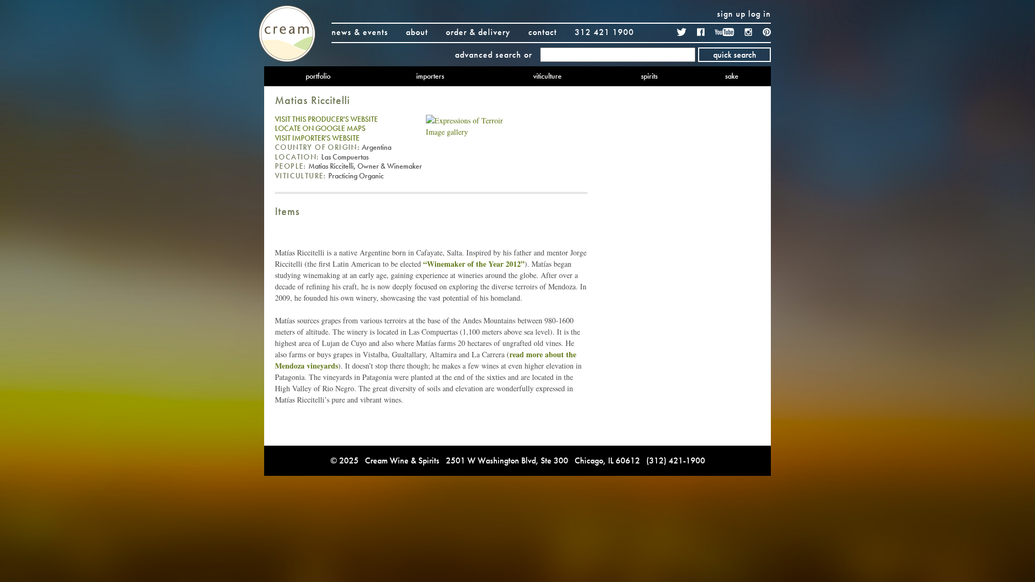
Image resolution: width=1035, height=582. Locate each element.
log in (759, 13)
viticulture (547, 76)
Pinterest (767, 32)
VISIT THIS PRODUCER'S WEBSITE (326, 119)
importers (430, 76)
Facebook (701, 32)
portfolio (318, 76)
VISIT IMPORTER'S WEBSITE (317, 138)
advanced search (488, 54)
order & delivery (478, 32)
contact (542, 32)
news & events (360, 32)
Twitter (682, 32)
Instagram (748, 32)
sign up (731, 13)
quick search (734, 54)
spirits (649, 76)
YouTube (724, 32)
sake (732, 76)
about (417, 32)
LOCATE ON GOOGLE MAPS (320, 128)
